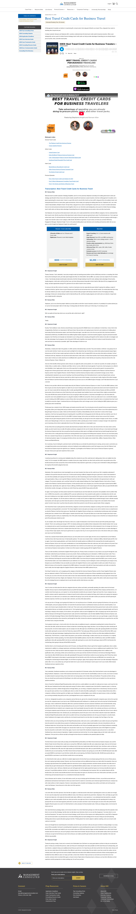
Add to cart (63, 264)
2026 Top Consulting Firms (26, 30)
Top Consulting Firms (79, 891)
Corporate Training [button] (82, 9)
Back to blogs (26, 863)
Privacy (116, 910)
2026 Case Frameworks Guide (27, 42)
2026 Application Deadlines (26, 36)
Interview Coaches (106, 895)
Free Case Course (51, 899)
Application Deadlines (52, 891)
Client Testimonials (106, 893)
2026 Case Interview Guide (26, 39)
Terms (113, 910)
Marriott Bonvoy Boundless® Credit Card (59, 167)
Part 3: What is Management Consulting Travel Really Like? (64, 181)
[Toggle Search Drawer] (117, 4)
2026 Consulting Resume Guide (27, 45)
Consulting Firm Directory (26, 50)
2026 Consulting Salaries (26, 33)
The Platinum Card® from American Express (60, 143)
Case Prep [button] (28, 9)
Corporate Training (106, 897)
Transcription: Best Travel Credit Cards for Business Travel (28, 20)
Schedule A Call (109, 876)
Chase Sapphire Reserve (55, 145)
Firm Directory (77, 895)
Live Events (48, 9)
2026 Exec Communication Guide (28, 48)
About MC (103, 891)
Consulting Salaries (78, 893)
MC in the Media (105, 901)
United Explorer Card (54, 152)
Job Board (76, 897)
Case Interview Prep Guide (53, 893)
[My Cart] (113, 4)
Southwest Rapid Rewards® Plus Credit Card (60, 160)
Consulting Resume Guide (53, 897)
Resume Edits (39, 9)
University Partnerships (99, 9)
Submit (78, 878)
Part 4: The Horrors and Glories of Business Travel (61, 183)
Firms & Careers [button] (59, 9)
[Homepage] (68, 3)
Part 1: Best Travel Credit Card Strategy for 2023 (61, 178)
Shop (109, 9)
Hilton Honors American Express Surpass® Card (61, 169)
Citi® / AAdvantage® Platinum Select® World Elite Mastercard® (65, 157)
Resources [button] (70, 9)
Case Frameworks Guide (53, 895)
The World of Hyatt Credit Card (56, 172)
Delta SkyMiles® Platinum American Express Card (61, 155)
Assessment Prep (51, 901)
